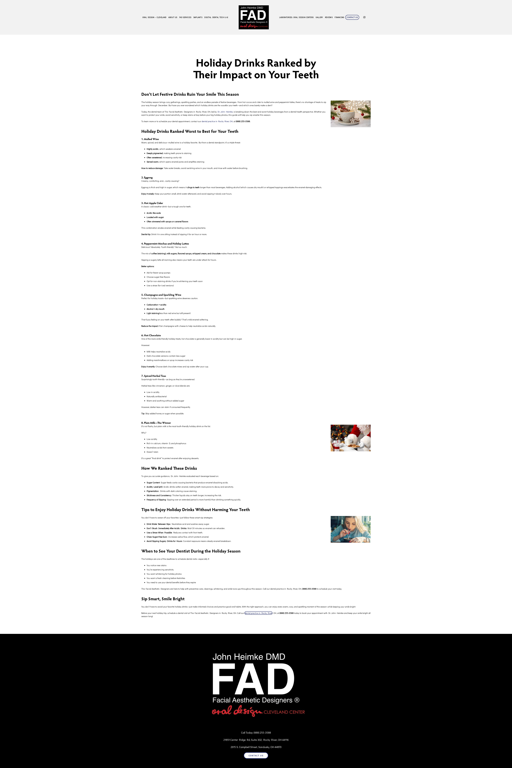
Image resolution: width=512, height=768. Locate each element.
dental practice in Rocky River (258, 613)
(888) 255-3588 (262, 732)
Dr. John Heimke (225, 111)
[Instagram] (364, 17)
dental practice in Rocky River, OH (217, 121)
